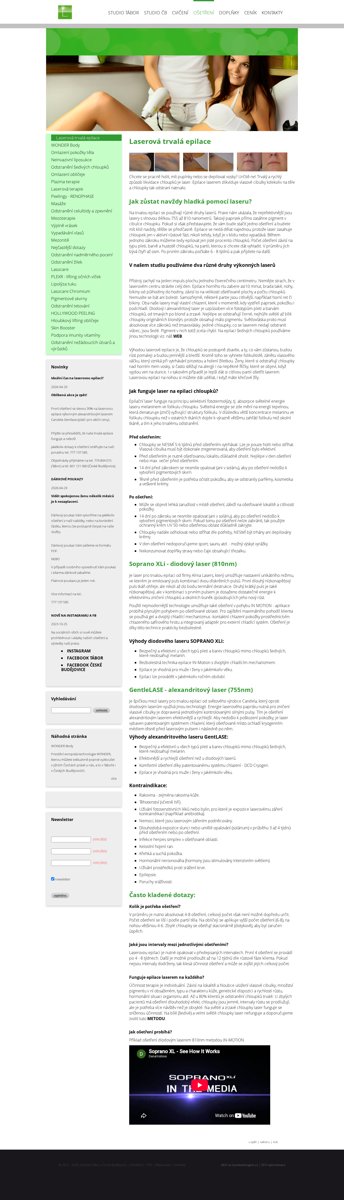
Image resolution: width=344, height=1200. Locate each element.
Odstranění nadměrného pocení (82, 255)
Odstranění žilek (66, 262)
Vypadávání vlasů (67, 233)
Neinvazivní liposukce (71, 160)
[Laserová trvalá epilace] (156, 171)
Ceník (250, 13)
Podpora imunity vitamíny (75, 335)
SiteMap (180, 1165)
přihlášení (137, 1165)
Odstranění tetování (70, 306)
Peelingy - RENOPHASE (72, 196)
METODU (156, 1018)
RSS (149, 1165)
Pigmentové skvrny (69, 298)
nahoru (265, 1142)
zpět (254, 1142)
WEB (177, 336)
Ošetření (203, 13)
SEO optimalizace (273, 1165)
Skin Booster (63, 328)
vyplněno (60, 895)
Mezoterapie (63, 218)
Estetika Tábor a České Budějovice (103, 1165)
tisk (275, 1142)
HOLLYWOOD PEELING (73, 313)
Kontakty (272, 13)
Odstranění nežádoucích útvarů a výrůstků (83, 345)
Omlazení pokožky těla (72, 152)
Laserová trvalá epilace (78, 138)
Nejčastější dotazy (68, 247)
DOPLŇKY (229, 13)
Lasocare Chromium (70, 291)
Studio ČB (155, 13)
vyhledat (101, 710)
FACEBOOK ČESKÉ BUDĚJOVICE (81, 667)
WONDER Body (65, 145)
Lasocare (59, 269)
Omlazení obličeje (68, 174)
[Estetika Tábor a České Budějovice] (65, 12)
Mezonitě (60, 240)
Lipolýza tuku (63, 284)
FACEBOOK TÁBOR (85, 658)
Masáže (58, 203)
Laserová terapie (67, 189)
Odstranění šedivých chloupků (80, 167)
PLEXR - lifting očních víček (76, 276)
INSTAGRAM (79, 651)
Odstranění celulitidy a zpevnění (81, 211)
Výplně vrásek (64, 225)
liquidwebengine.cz (245, 1165)
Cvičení (180, 13)
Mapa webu (163, 1165)
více (114, 778)
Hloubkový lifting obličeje (74, 320)
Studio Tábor (123, 13)
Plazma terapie (65, 181)
